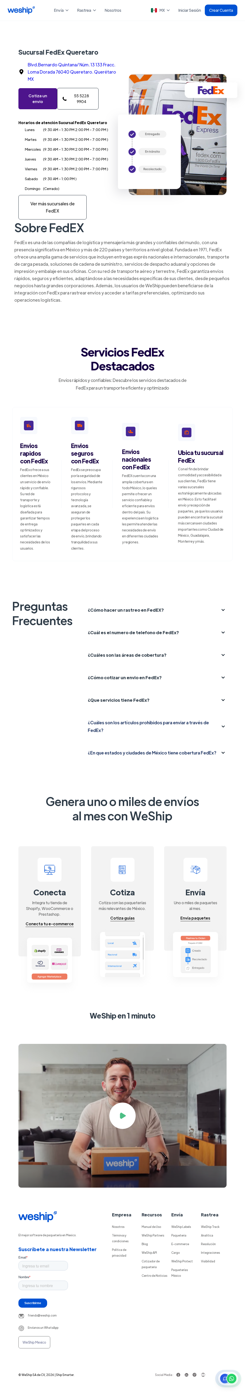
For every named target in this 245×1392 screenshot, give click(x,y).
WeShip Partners (153, 1235)
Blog (145, 1244)
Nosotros (113, 10)
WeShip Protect (182, 1261)
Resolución (208, 1244)
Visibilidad (208, 1261)
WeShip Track (210, 1227)
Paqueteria (178, 1235)
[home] (21, 10)
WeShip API (149, 1252)
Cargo (175, 1252)
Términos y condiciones (120, 1238)
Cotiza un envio (37, 98)
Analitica (207, 1235)
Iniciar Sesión (189, 10)
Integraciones (210, 1252)
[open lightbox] (122, 1116)
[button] (61, 10)
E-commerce (180, 1244)
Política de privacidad (119, 1252)
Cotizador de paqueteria (151, 1264)
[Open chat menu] (228, 1378)
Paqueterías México (179, 1272)
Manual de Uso (151, 1227)
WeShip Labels (181, 1227)
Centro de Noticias (154, 1275)
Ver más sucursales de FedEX (52, 207)
